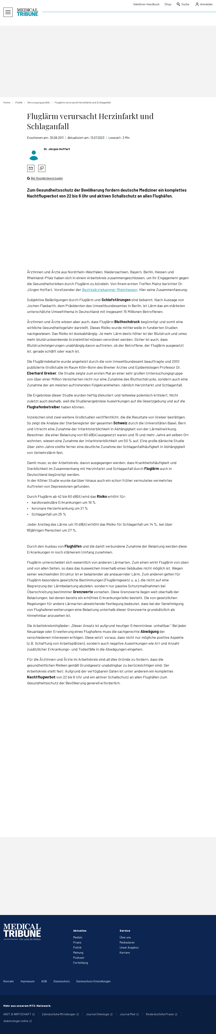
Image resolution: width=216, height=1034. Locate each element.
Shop (168, 4)
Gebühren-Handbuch (146, 4)
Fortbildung (80, 962)
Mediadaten (127, 942)
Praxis (77, 942)
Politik (77, 947)
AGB (44, 981)
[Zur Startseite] (27, 12)
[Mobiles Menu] (8, 12)
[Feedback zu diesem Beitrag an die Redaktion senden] (41, 168)
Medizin (77, 937)
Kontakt (8, 981)
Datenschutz (62, 981)
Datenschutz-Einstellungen (93, 981)
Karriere (125, 952)
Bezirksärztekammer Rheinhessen (109, 289)
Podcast (78, 957)
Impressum (28, 981)
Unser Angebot (129, 947)
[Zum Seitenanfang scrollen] (208, 1026)
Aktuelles (79, 930)
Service (125, 930)
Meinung (78, 952)
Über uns (125, 937)
